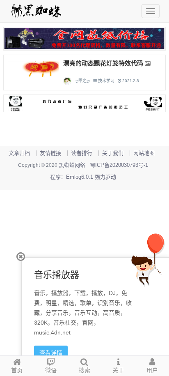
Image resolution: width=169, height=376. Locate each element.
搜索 (84, 370)
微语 (51, 370)
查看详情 (50, 352)
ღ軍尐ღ (82, 80)
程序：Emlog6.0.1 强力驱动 (83, 177)
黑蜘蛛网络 (72, 165)
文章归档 (19, 153)
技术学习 (106, 80)
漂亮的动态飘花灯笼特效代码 (103, 63)
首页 (17, 370)
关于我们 (112, 153)
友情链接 (50, 153)
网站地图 (144, 153)
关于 (118, 370)
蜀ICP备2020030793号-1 (119, 165)
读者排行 (81, 153)
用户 (152, 370)
